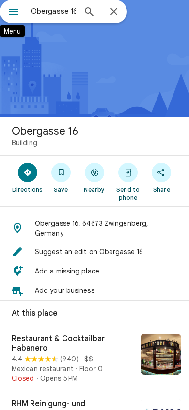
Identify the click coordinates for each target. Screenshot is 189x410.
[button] (94, 228)
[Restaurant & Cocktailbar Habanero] (94, 358)
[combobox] (53, 11)
